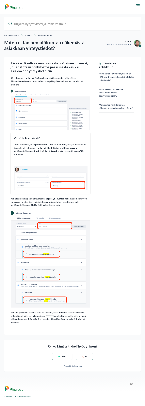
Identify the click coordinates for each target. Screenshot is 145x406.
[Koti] (14, 6)
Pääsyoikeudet (45, 35)
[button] (138, 5)
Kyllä (64, 356)
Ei (86, 356)
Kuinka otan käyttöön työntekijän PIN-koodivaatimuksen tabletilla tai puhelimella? (116, 76)
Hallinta (28, 35)
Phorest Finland (11, 35)
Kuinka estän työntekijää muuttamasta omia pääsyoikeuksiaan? (111, 92)
